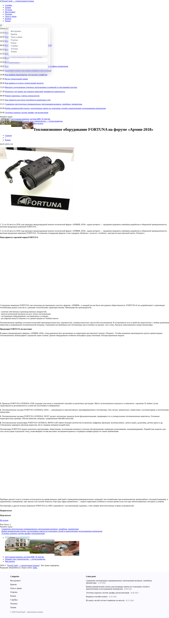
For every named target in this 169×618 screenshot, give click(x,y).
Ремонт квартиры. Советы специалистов (22, 96)
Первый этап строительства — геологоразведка (42, 121)
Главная (8, 135)
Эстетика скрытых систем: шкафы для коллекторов (26, 112)
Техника (8, 14)
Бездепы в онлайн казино (97, 597)
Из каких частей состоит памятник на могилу (105, 600)
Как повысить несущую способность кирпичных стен (28, 100)
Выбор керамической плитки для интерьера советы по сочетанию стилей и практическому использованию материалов (55, 108)
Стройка (8, 5)
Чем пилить (38, 123)
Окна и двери (10, 16)
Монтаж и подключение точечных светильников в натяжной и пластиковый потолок (41, 87)
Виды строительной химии (16, 79)
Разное (8, 21)
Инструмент (10, 12)
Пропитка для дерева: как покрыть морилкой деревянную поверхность (35, 91)
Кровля (8, 19)
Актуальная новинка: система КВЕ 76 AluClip (30, 119)
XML (35, 568)
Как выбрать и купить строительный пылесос (24, 83)
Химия (8, 7)
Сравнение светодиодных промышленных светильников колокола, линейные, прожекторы (43, 104)
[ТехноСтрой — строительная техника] (17, 1)
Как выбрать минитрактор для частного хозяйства (26, 75)
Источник (4, 520)
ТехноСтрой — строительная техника (23, 565)
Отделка (8, 10)
